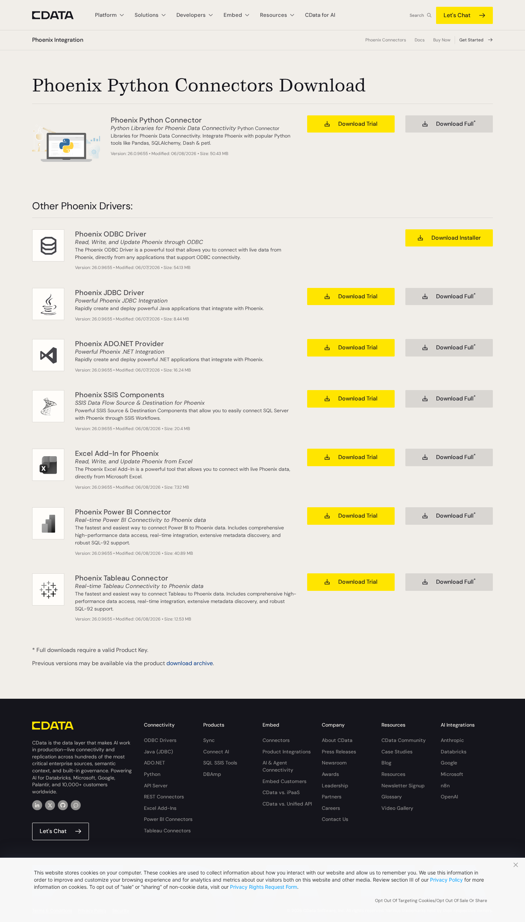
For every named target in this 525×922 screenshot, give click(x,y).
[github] (63, 805)
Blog (386, 762)
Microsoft (452, 774)
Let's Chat (457, 15)
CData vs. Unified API (287, 804)
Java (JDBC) (158, 751)
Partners (331, 796)
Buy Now (441, 40)
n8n (445, 785)
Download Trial (358, 124)
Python (152, 774)
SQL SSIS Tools (220, 762)
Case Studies (396, 751)
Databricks (453, 751)
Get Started (471, 40)
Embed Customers (284, 781)
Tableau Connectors (167, 830)
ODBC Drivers (160, 740)
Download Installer (456, 237)
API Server (156, 785)
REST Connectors (164, 796)
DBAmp (212, 774)
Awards (330, 774)
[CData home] (58, 15)
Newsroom (334, 762)
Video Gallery (397, 808)
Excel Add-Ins (160, 808)
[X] (50, 805)
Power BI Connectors (168, 819)
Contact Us (335, 819)
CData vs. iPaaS (281, 792)
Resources (393, 774)
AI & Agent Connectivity (277, 766)
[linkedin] (37, 805)
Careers (331, 808)
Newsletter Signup (403, 785)
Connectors (276, 740)
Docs (420, 40)
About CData (337, 740)
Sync (209, 740)
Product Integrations (286, 751)
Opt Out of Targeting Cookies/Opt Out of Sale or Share (431, 900)
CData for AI (320, 15)
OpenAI (449, 796)
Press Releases (339, 751)
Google (449, 762)
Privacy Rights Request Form (263, 887)
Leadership (335, 785)
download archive (189, 663)
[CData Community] (76, 805)
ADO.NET (154, 762)
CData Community (403, 740)
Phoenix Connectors (385, 40)
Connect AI (216, 751)
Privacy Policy (446, 880)
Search (417, 15)
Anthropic (452, 740)
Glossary (391, 796)
